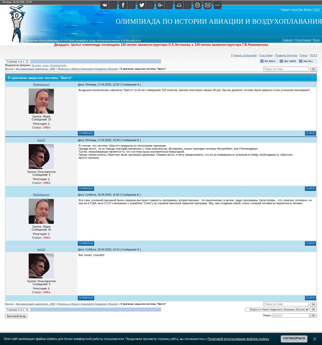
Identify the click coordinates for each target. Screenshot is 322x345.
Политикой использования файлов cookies (238, 338)
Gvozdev (36, 65)
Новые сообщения (245, 55)
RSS (316, 9)
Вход (316, 39)
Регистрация (303, 39)
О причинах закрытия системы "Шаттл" (143, 69)
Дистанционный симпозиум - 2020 (35, 69)
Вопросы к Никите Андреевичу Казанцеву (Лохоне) (88, 69)
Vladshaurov (41, 84)
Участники (265, 55)
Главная (287, 39)
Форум (9, 69)
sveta (45, 65)
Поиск (303, 55)
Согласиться (294, 338)
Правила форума (286, 55)
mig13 (41, 140)
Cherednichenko (58, 65)
